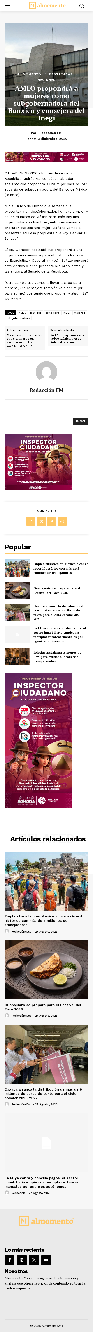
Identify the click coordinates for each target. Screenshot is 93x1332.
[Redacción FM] (46, 372)
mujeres (80, 312)
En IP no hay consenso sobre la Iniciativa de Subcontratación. (67, 339)
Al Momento (29, 74)
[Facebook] (30, 521)
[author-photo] (7, 931)
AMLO (23, 312)
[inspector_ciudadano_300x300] (38, 489)
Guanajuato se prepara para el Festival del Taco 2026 (56, 590)
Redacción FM (51, 133)
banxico (36, 312)
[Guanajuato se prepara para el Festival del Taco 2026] (17, 590)
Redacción (18, 1193)
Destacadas (61, 74)
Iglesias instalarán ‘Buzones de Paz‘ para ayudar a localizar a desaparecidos (57, 656)
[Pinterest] (51, 521)
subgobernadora (18, 318)
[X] (41, 521)
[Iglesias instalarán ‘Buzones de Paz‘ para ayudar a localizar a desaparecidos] (17, 656)
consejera (52, 312)
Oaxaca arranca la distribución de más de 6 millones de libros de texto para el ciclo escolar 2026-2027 (59, 612)
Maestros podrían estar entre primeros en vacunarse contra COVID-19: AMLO (24, 340)
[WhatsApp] (62, 521)
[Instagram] (22, 1260)
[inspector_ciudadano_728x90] (46, 161)
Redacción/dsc (21, 931)
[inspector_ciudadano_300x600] (38, 806)
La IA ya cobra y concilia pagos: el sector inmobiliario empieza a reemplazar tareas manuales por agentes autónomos (59, 634)
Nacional (46, 79)
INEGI (66, 312)
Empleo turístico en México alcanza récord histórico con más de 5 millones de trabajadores (60, 568)
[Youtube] (46, 1260)
